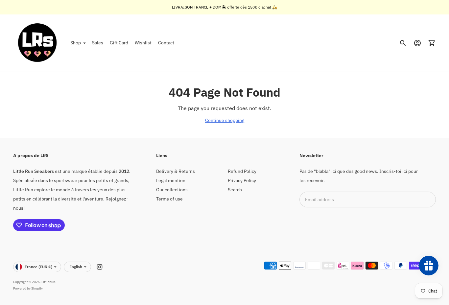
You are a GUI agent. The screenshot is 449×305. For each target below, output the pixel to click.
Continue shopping (224, 120)
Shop (75, 43)
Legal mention (170, 180)
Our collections (172, 190)
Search (235, 190)
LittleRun (48, 282)
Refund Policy (242, 171)
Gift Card (119, 43)
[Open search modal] (403, 43)
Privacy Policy (242, 180)
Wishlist (143, 43)
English (75, 266)
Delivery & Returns (175, 171)
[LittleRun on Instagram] (99, 267)
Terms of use (169, 199)
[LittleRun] (37, 43)
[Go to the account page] (417, 43)
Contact (166, 43)
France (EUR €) (38, 266)
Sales (97, 43)
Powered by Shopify (28, 288)
